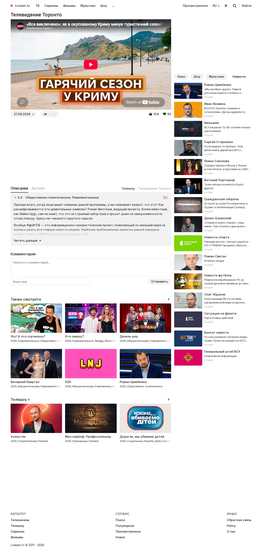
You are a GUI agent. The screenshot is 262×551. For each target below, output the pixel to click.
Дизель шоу (129, 336)
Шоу (103, 6)
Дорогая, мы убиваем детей (142, 437)
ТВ (37, 6)
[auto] (226, 5)
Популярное (125, 526)
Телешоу (128, 188)
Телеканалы (20, 520)
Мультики (87, 6)
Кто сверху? (74, 336)
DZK (68, 382)
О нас (231, 531)
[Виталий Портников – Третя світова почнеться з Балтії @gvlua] (212, 186)
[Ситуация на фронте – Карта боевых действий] (212, 319)
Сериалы (51, 6)
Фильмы (69, 6)
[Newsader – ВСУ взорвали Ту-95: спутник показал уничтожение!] (212, 129)
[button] (168, 299)
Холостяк (18, 437)
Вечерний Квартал (25, 382)
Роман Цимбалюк (133, 382)
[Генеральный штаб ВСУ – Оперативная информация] (212, 358)
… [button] (113, 6)
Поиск (120, 520)
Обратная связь (239, 520)
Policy (231, 526)
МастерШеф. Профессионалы (88, 437)
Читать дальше (25, 240)
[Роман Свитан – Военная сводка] (212, 262)
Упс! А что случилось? (28, 336)
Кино (181, 76)
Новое (120, 537)
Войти (246, 6)
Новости (239, 76)
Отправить (159, 281)
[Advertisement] (91, 151)
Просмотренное (195, 6)
